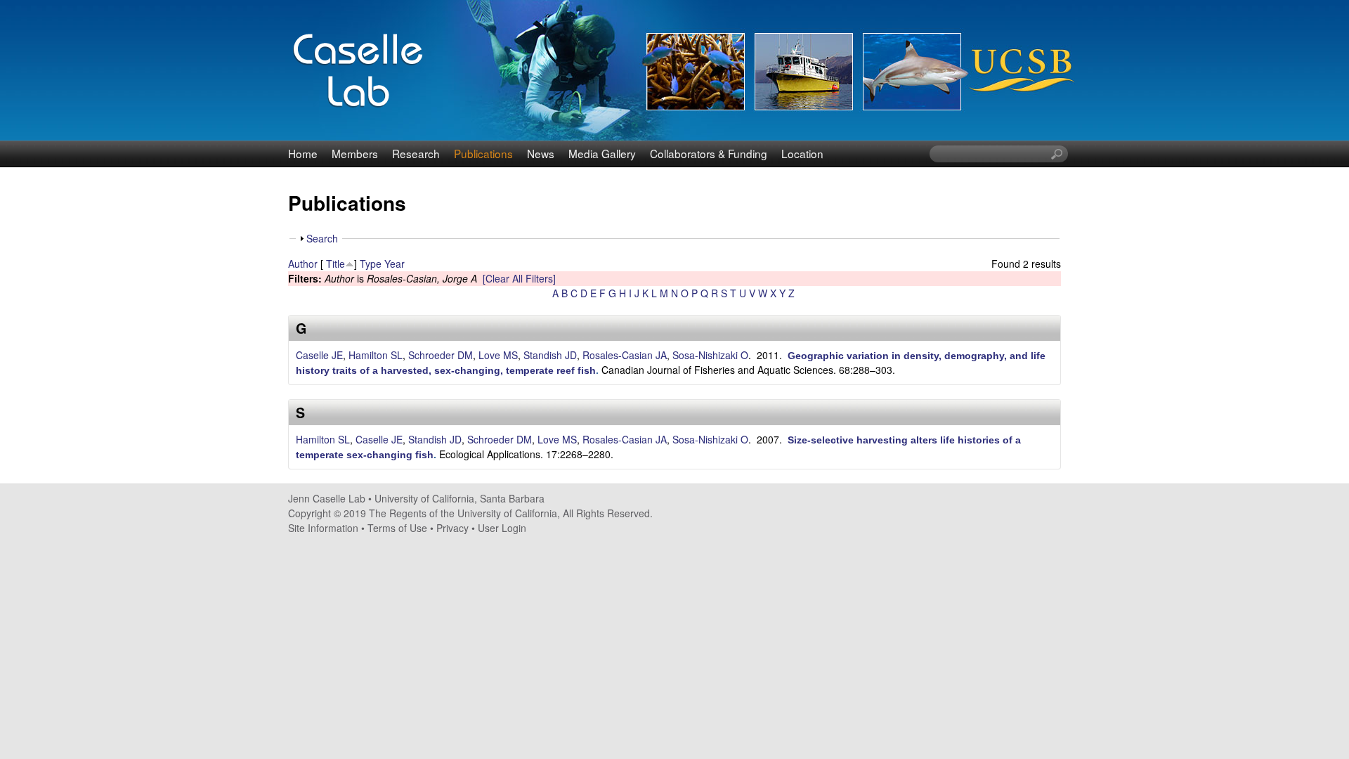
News (540, 153)
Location (802, 153)
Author (303, 264)
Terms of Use (397, 528)
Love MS (498, 355)
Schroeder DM (440, 355)
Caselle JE (319, 355)
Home (303, 153)
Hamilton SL (375, 355)
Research (416, 153)
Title (335, 264)
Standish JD (550, 355)
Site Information (323, 528)
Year (394, 264)
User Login (502, 528)
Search (322, 238)
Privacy (452, 528)
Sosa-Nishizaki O (710, 355)
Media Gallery (602, 153)
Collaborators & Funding (708, 153)
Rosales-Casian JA (624, 355)
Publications (483, 153)
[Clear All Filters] (519, 278)
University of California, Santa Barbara (459, 498)
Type (371, 264)
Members (355, 153)
